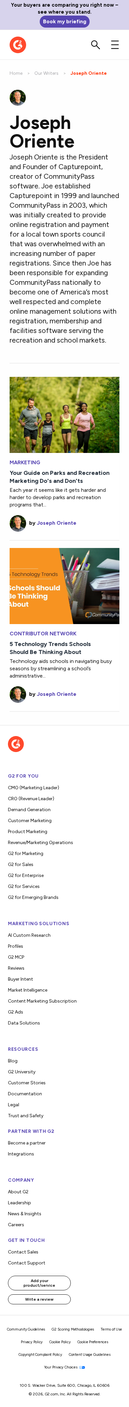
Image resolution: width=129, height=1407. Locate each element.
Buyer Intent (20, 979)
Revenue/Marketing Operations (40, 842)
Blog (13, 1061)
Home (16, 73)
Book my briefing (64, 21)
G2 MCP (16, 957)
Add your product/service (39, 1283)
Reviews (16, 968)
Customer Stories (27, 1083)
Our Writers (46, 73)
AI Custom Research (29, 935)
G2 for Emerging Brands (33, 897)
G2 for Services (24, 886)
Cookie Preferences (92, 1342)
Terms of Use (111, 1329)
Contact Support (26, 1263)
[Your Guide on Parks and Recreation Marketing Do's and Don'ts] (64, 414)
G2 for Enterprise (26, 875)
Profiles (15, 946)
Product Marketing (27, 831)
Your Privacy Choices (61, 1367)
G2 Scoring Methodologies (73, 1329)
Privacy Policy (32, 1342)
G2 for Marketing (25, 853)
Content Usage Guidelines (89, 1355)
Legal (13, 1105)
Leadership (19, 1203)
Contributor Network (43, 634)
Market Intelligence (27, 990)
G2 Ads (15, 1012)
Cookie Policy (59, 1342)
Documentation (25, 1094)
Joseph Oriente (56, 523)
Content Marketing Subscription (42, 1001)
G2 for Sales (20, 864)
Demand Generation (29, 809)
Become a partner (27, 1143)
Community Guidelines (26, 1329)
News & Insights (24, 1214)
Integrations (21, 1154)
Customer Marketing (30, 820)
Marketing (25, 463)
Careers (16, 1225)
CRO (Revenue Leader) (31, 799)
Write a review (39, 1299)
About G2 (18, 1192)
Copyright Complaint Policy (40, 1355)
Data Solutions (24, 1023)
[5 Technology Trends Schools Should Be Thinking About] (64, 585)
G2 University (21, 1072)
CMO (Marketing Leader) (33, 788)
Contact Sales (23, 1252)
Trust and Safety (25, 1116)
